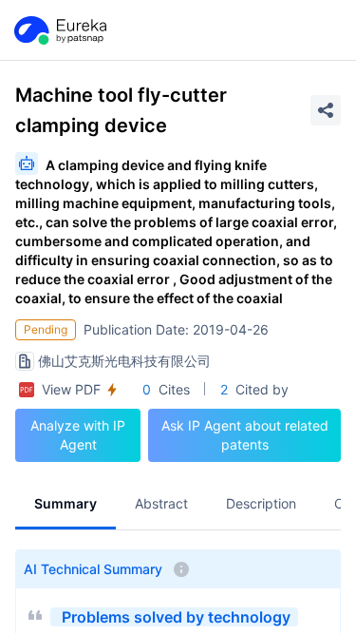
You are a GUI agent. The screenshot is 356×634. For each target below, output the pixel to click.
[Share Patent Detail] (325, 110)
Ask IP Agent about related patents (244, 434)
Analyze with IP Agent (77, 434)
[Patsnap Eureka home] (58, 30)
